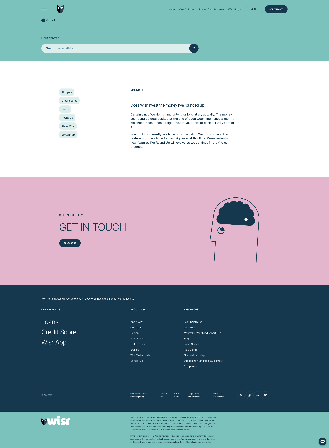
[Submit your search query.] (194, 48)
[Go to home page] (60, 9)
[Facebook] (241, 395)
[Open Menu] (44, 9)
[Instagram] (249, 395)
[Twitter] (265, 395)
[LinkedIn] (257, 395)
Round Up (137, 90)
